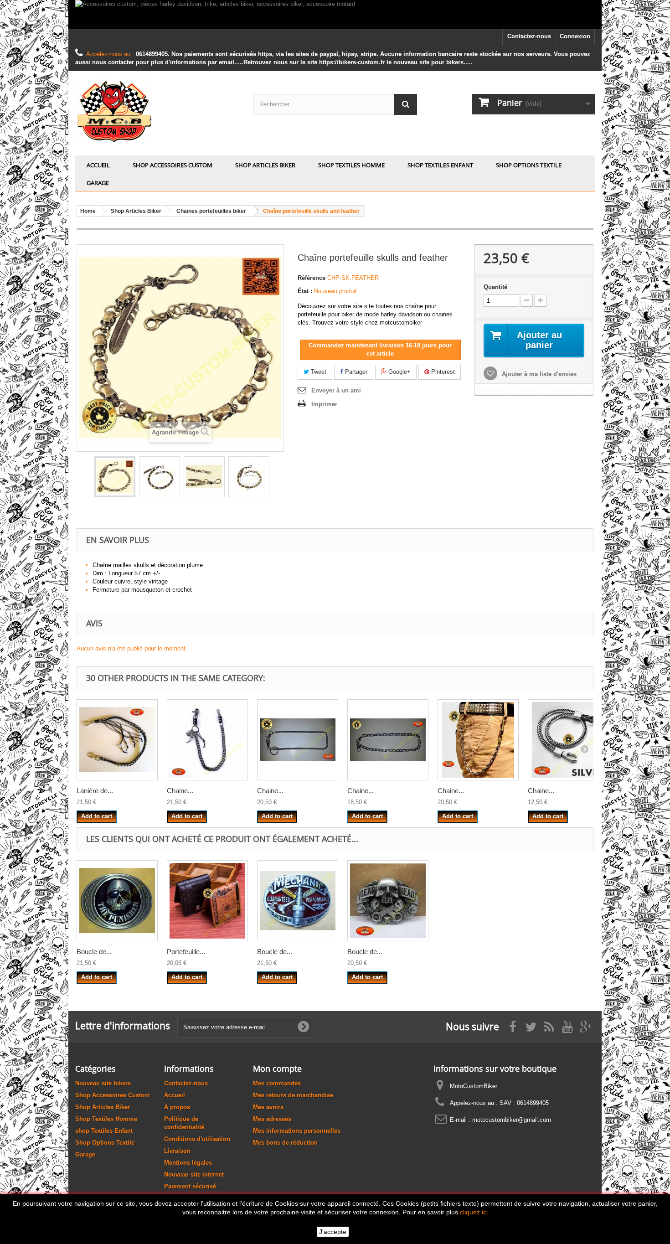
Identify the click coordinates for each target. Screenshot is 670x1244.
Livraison (177, 1150)
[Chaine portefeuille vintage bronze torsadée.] (478, 739)
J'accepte (332, 1231)
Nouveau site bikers (103, 1083)
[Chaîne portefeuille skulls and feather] (115, 477)
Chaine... (180, 791)
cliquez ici (474, 1212)
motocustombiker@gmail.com (511, 1119)
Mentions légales (188, 1162)
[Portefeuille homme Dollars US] (207, 900)
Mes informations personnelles (296, 1130)
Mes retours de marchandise (293, 1095)
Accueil (98, 165)
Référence (311, 277)
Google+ (399, 371)
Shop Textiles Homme (351, 165)
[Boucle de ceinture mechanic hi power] (297, 900)
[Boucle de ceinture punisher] (117, 900)
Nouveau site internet (194, 1174)
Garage (98, 183)
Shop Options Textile (529, 165)
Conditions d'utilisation (197, 1139)
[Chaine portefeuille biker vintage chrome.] (297, 739)
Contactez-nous (529, 36)
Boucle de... (94, 951)
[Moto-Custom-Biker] (157, 111)
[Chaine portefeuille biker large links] (387, 739)
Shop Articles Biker (265, 165)
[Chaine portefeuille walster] (568, 739)
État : (305, 291)
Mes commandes (277, 1083)
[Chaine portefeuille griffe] (207, 739)
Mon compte (277, 1068)
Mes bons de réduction (285, 1142)
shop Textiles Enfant (440, 165)
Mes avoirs (268, 1107)
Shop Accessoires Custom (172, 165)
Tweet (317, 371)
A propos (177, 1107)
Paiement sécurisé (190, 1186)
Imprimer (324, 404)
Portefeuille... (186, 951)
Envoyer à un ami (336, 390)
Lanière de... (95, 791)
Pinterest (442, 371)
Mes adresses (272, 1118)
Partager (355, 371)
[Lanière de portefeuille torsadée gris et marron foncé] (117, 739)
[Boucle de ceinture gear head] (387, 900)
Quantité (495, 287)
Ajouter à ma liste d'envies (538, 374)
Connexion (575, 36)
